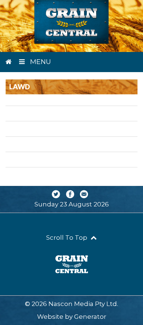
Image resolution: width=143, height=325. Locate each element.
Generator (90, 316)
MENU (39, 62)
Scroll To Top (67, 237)
